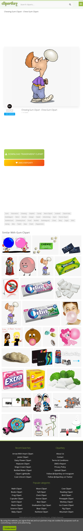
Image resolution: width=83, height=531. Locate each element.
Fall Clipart (41, 492)
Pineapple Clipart (66, 498)
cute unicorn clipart (22, 477)
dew (25, 224)
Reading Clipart (66, 492)
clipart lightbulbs (23, 473)
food (29, 220)
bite (13, 224)
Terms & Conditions (60, 460)
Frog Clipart (17, 495)
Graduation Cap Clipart (41, 505)
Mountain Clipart (66, 512)
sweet (38, 217)
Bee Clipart (41, 502)
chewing (24, 213)
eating (7, 224)
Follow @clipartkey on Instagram (60, 473)
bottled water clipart (23, 470)
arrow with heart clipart (22, 453)
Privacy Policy (60, 467)
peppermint (40, 224)
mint (72, 220)
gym (54, 217)
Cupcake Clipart (16, 498)
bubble (36, 220)
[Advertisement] (41, 30)
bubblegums (45, 220)
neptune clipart (23, 463)
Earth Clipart (16, 502)
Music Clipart (16, 505)
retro (17, 217)
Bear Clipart (41, 508)
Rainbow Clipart (41, 512)
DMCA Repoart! (25, 162)
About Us (60, 453)
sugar (66, 220)
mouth (24, 217)
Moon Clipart (41, 488)
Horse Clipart (41, 498)
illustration (14, 213)
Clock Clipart (41, 495)
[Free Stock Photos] (9, 3)
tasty (60, 220)
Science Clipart (16, 508)
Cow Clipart (66, 488)
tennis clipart (63, 217)
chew (54, 220)
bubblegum (9, 217)
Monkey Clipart (66, 502)
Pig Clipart (66, 508)
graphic (31, 213)
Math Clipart (16, 488)
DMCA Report (60, 463)
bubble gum (9, 220)
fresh (31, 224)
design (31, 217)
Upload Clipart (60, 470)
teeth (19, 224)
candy (39, 213)
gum (6, 213)
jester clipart (22, 457)
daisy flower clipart (22, 460)
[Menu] (81, 4)
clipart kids (66, 213)
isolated (57, 213)
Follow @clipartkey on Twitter (60, 477)
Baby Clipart (17, 512)
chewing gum (20, 220)
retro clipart (48, 213)
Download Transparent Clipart (25, 154)
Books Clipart (16, 492)
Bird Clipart (66, 495)
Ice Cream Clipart (66, 505)
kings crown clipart (23, 467)
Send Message (9, 114)
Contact (60, 457)
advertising (46, 217)
